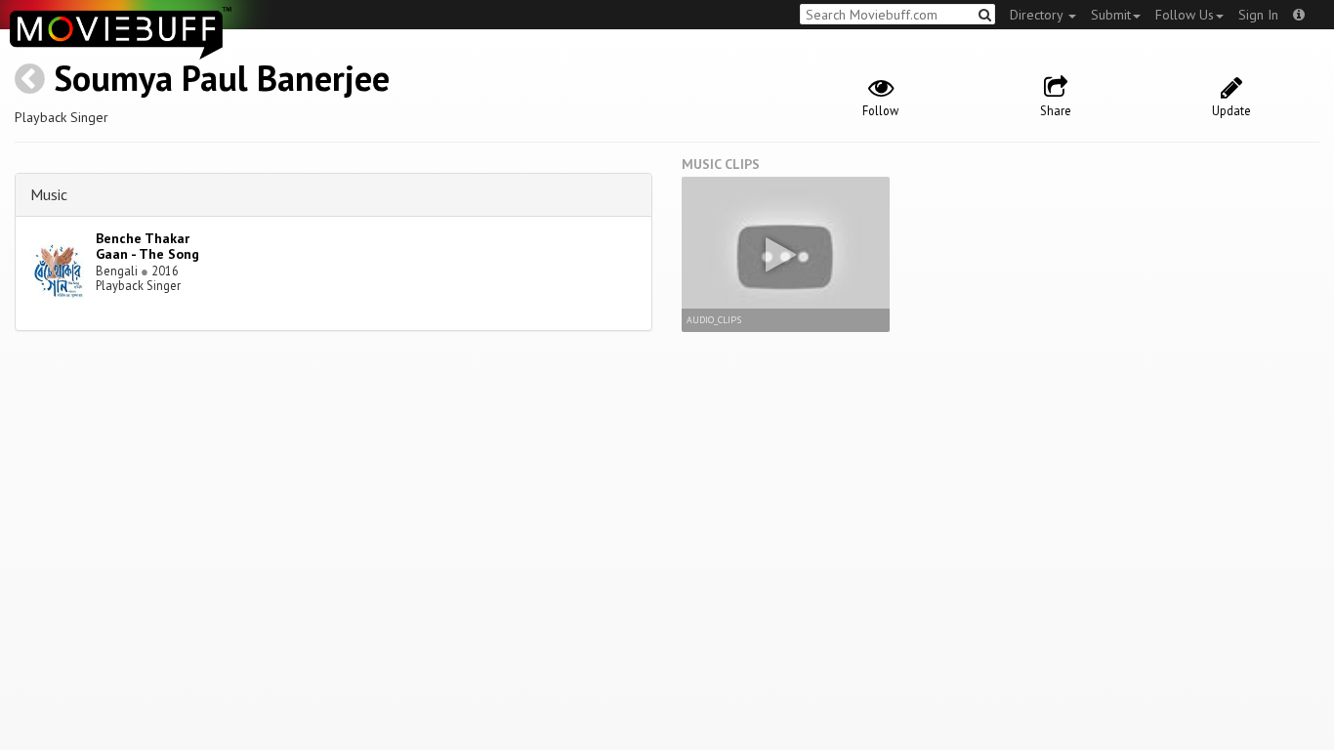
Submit (1111, 14)
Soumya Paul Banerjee (222, 78)
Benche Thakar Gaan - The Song (147, 246)
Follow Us (1184, 14)
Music (48, 194)
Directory (1038, 14)
